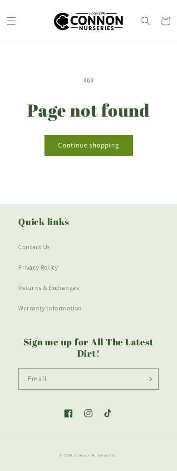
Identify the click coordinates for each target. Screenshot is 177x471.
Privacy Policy (38, 267)
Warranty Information (50, 308)
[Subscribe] (148, 379)
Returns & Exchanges (48, 288)
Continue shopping (88, 145)
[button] (11, 21)
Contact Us (34, 247)
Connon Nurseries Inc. (96, 454)
